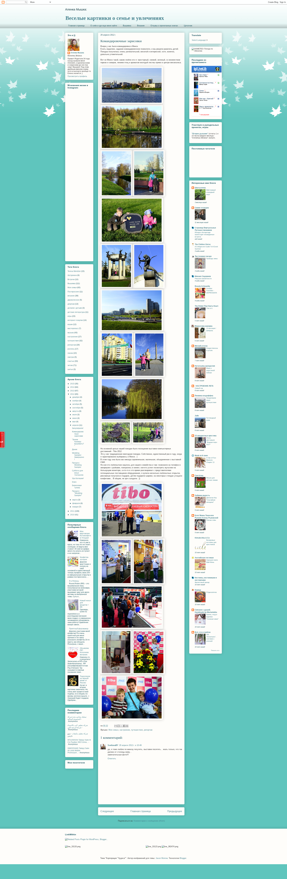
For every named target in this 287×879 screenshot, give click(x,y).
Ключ (74, 482)
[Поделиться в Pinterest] (127, 725)
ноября (75, 401)
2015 (72, 384)
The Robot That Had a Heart (206, 306)
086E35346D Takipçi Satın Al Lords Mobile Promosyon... (78, 750)
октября (76, 404)
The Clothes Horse (203, 244)
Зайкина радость (202, 495)
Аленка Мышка (77, 53)
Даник (74, 449)
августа (75, 411)
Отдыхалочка (211, 592)
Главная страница (76, 25)
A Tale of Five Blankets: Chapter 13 (211, 460)
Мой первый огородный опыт (211, 192)
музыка (71, 333)
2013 (72, 391)
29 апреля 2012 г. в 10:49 (130, 745)
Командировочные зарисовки (78, 434)
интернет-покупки (75, 320)
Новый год (199, 388)
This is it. (209, 308)
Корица (198, 590)
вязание (71, 296)
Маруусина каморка (203, 326)
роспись (71, 349)
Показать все (215, 650)
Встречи (71, 279)
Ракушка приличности (203, 278)
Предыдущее (174, 811)
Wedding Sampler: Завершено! (78, 456)
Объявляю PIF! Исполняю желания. (84, 651)
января (75, 507)
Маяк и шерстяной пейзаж (210, 370)
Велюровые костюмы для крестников (211, 542)
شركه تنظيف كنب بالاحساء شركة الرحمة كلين (78, 726)
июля (74, 415)
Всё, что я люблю (202, 632)
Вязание (141, 25)
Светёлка (199, 476)
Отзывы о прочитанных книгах (164, 25)
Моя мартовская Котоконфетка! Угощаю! (85, 534)
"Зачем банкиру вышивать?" (78, 443)
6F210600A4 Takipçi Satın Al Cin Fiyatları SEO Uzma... (79, 741)
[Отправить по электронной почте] (115, 725)
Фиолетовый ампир (202, 582)
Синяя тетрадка (202, 208)
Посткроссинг (73, 292)
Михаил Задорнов (203, 276)
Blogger (183, 858)
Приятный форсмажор (78, 629)
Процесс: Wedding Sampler (77, 465)
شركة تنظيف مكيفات (80, 734)
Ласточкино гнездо (203, 256)
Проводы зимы (212, 258)
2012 (72, 394)
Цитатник (188, 25)
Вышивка (127, 25)
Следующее (107, 811)
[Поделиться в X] (121, 725)
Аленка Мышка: (76, 9)
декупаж (71, 304)
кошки (70, 324)
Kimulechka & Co (202, 538)
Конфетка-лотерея (84, 558)
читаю (70, 365)
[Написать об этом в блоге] (118, 725)
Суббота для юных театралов (77, 473)
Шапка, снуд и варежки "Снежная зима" (212, 617)
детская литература (76, 312)
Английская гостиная (204, 558)
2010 (72, 515)
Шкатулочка (200, 188)
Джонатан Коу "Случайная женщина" (211, 500)
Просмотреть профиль (77, 76)
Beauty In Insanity (202, 286)
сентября (76, 408)
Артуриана (72, 275)
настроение (125, 730)
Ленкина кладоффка (204, 396)
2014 (72, 387)
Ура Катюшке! (78, 478)
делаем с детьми (75, 308)
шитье (70, 369)
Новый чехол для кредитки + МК (85, 604)
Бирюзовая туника (77, 486)
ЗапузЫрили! (77, 428)
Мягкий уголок (201, 346)
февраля (76, 503)
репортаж (148, 730)
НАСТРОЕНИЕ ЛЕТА (204, 386)
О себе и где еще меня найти (103, 25)
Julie (197, 416)
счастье (71, 361)
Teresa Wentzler (74, 271)
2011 (72, 511)
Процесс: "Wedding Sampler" (77, 493)
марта (75, 500)
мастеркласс (73, 328)
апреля (75, 425)
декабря (76, 397)
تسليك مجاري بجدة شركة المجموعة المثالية (77, 718)
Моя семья (113, 730)
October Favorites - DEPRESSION (211, 291)
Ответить (112, 758)
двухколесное (73, 300)
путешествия (137, 730)
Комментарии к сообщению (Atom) (149, 821)
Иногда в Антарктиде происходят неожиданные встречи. (204, 235)
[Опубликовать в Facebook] (124, 725)
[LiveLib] (207, 116)
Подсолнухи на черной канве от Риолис (85, 679)
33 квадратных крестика (205, 436)
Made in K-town (201, 456)
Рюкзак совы (211, 520)
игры (70, 316)
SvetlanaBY (113, 745)
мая (74, 422)
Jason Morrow (162, 858)
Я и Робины (74, 581)
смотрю (71, 357)
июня (74, 418)
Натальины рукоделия (205, 366)
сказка (70, 353)
